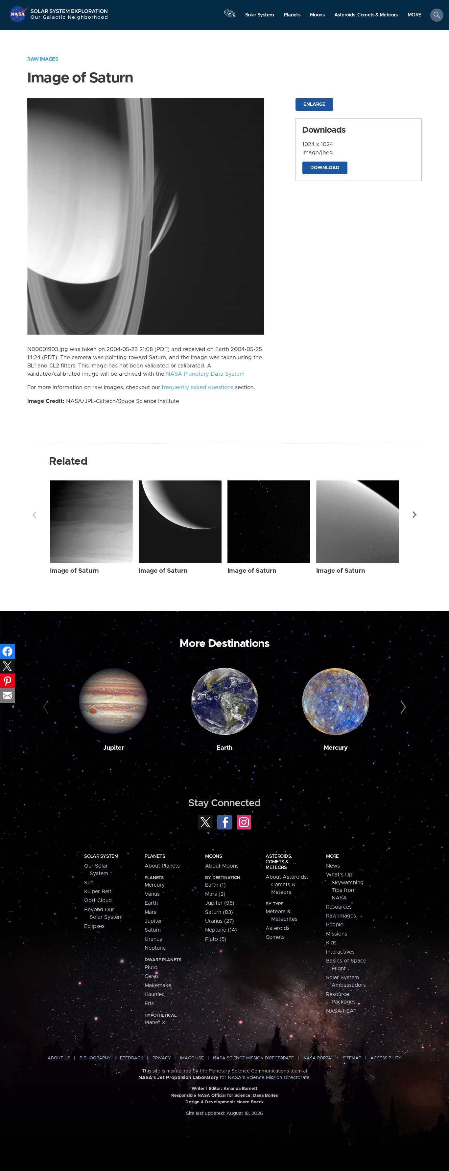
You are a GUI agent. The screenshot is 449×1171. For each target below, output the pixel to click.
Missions (336, 934)
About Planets (162, 866)
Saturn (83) (219, 912)
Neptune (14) (221, 930)
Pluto (151, 967)
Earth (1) (215, 885)
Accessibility (385, 1058)
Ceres (152, 976)
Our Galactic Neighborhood (69, 19)
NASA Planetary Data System (205, 374)
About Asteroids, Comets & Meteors (287, 884)
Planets (155, 856)
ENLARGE (314, 104)
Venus (152, 894)
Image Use (192, 1058)
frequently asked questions (197, 387)
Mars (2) (215, 894)
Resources (339, 907)
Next (415, 515)
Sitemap (352, 1058)
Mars (150, 912)
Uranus (153, 939)
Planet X (155, 1022)
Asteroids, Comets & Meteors (279, 862)
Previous (34, 515)
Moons (213, 856)
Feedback (131, 1058)
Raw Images (42, 59)
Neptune (155, 948)
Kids (331, 942)
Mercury (336, 748)
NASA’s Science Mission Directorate (269, 1077)
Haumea (155, 994)
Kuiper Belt (97, 891)
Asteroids (278, 928)
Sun (88, 882)
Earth (224, 748)
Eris (149, 1003)
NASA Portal (318, 1058)
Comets (275, 937)
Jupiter (113, 748)
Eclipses (94, 926)
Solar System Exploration (69, 9)
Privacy (162, 1058)
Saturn (153, 930)
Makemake (158, 985)
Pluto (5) (215, 939)
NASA (19, 14)
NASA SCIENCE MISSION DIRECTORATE (253, 1058)
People (334, 924)
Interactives (340, 952)
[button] (415, 15)
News (333, 866)
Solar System (101, 856)
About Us (59, 1058)
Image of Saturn (74, 571)
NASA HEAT (341, 1011)
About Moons (222, 866)
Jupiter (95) (219, 903)
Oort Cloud (98, 900)
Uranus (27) (219, 921)
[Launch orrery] (229, 16)
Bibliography (95, 1058)
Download (325, 168)
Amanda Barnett (240, 1089)
